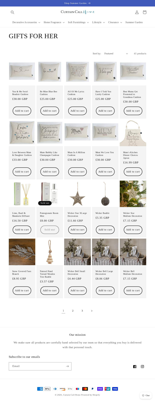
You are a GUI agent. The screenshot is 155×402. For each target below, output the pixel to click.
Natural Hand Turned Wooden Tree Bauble (47, 274)
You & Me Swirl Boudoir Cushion (20, 93)
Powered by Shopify (90, 395)
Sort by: (97, 53)
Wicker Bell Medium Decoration (132, 272)
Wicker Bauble (102, 213)
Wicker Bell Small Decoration (76, 272)
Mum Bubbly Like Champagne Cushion (49, 153)
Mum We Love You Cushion (105, 153)
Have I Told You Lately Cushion (103, 93)
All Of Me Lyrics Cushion (76, 93)
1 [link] (63, 310)
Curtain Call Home (72, 395)
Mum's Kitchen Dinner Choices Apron (130, 155)
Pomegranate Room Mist (49, 214)
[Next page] (92, 311)
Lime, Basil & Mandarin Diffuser (21, 214)
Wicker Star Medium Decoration (132, 214)
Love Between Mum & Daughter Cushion (22, 153)
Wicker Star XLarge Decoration (77, 214)
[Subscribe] (67, 366)
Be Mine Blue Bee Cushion (48, 93)
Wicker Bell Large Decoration (104, 272)
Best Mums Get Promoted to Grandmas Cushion (132, 94)
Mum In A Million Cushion (76, 153)
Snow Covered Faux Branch (21, 272)
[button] (12, 12)
